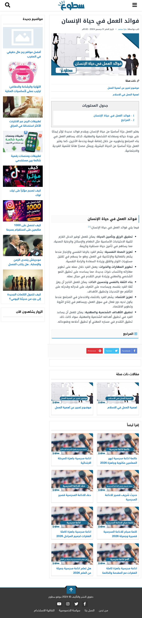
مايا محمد (122, 29)
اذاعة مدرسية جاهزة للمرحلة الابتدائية (74, 461)
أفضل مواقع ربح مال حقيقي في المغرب (24, 55)
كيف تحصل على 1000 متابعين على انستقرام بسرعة (23, 228)
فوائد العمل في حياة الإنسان (114, 115)
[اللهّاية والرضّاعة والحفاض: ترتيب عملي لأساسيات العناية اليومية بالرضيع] (23, 72)
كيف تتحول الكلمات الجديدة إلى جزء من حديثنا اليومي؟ (24, 297)
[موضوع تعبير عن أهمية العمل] (72, 393)
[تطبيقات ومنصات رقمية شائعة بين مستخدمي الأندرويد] (23, 141)
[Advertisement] (95, 184)
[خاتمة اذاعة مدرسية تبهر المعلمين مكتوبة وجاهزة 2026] (118, 444)
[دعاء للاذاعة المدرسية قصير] (72, 480)
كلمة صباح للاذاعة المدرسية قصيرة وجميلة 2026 (120, 534)
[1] (89, 227)
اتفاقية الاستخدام (44, 610)
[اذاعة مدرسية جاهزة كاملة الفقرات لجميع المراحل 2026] (72, 517)
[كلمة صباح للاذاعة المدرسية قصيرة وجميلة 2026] (118, 517)
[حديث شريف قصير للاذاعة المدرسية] (118, 480)
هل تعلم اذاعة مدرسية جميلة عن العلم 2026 (73, 571)
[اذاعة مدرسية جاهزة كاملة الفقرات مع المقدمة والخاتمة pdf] (118, 554)
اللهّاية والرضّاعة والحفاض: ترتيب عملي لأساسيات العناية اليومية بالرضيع (23, 91)
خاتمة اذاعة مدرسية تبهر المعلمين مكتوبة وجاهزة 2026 (118, 461)
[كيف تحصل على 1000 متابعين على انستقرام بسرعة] (23, 210)
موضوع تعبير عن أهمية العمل (123, 88)
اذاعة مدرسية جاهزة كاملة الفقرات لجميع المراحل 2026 (73, 534)
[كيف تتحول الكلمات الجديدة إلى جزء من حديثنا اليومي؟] (23, 280)
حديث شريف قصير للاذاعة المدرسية (121, 498)
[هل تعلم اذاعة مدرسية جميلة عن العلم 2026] (72, 554)
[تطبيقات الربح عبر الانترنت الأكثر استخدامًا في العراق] (23, 107)
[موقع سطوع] (71, 5)
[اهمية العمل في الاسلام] (118, 393)
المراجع (127, 120)
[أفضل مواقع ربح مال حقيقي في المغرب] (23, 37)
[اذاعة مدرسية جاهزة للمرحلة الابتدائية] (72, 444)
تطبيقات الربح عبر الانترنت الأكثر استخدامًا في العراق (25, 124)
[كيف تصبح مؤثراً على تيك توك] (23, 176)
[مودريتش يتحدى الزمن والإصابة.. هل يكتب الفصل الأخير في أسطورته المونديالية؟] (23, 245)
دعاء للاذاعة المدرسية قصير (74, 495)
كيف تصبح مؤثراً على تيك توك (25, 193)
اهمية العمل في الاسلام (126, 94)
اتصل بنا (89, 610)
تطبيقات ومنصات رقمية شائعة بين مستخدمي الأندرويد (26, 160)
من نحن (103, 610)
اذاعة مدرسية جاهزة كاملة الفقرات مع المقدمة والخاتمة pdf (119, 573)
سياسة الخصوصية (69, 610)
